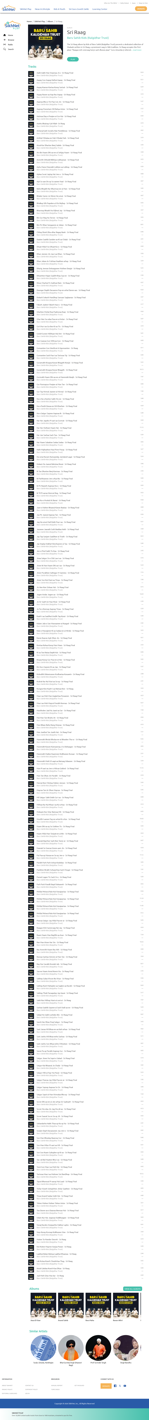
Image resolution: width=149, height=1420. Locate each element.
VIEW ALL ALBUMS (133, 1289)
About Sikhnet (7, 1385)
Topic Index (55, 1389)
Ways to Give (143, 3)
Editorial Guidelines (9, 1393)
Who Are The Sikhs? (110, 3)
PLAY (73, 59)
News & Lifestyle (42, 9)
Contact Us (29, 1385)
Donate (141, 8)
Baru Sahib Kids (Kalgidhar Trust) (88, 37)
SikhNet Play (25, 9)
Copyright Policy (31, 1389)
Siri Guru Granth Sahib (79, 9)
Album (50, 21)
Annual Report (57, 1385)
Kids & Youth (59, 9)
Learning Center (99, 9)
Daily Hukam (124, 3)
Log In (27, 1393)
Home (29, 21)
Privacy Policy (7, 1389)
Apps (134, 3)
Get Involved (79, 1385)
